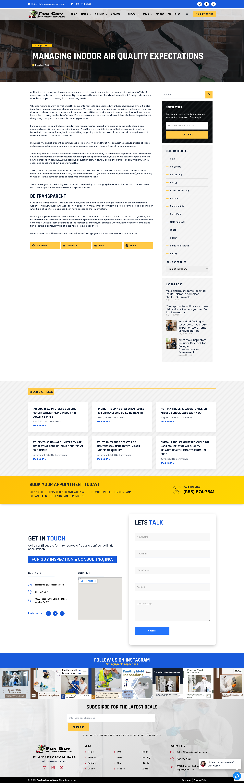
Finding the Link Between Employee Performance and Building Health (120, 411)
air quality (42, 45)
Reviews (160, 14)
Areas (146, 14)
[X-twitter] (213, 4)
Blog (177, 14)
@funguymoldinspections (122, 664)
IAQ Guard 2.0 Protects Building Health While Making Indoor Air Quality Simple (54, 413)
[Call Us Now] (177, 490)
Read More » (39, 425)
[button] (187, 14)
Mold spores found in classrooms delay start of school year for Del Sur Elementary (187, 309)
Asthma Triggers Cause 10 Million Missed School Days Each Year (184, 411)
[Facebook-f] (206, 4)
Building (99, 14)
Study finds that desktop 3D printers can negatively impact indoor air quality (118, 446)
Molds (84, 14)
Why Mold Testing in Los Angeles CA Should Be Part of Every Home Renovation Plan (192, 326)
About (74, 14)
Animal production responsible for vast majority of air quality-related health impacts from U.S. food (185, 448)
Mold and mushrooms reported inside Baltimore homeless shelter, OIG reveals (186, 294)
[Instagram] (199, 4)
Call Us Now (191, 487)
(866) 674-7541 (198, 492)
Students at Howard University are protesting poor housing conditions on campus (58, 446)
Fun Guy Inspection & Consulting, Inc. (54, 756)
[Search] (209, 94)
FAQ (170, 14)
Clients (132, 14)
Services (115, 14)
